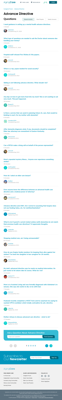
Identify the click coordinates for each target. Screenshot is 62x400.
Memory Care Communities (10, 383)
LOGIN (53, 2)
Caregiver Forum (27, 375)
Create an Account (45, 379)
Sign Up (54, 358)
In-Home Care (7, 375)
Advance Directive (18, 14)
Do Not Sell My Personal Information (45, 397)
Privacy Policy (34, 397)
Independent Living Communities (11, 378)
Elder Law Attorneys (28, 380)
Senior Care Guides (27, 378)
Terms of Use (28, 397)
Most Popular (40, 19)
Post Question (48, 337)
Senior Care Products (28, 383)
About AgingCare (45, 381)
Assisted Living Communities (10, 380)
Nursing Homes (7, 385)
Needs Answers (52, 19)
